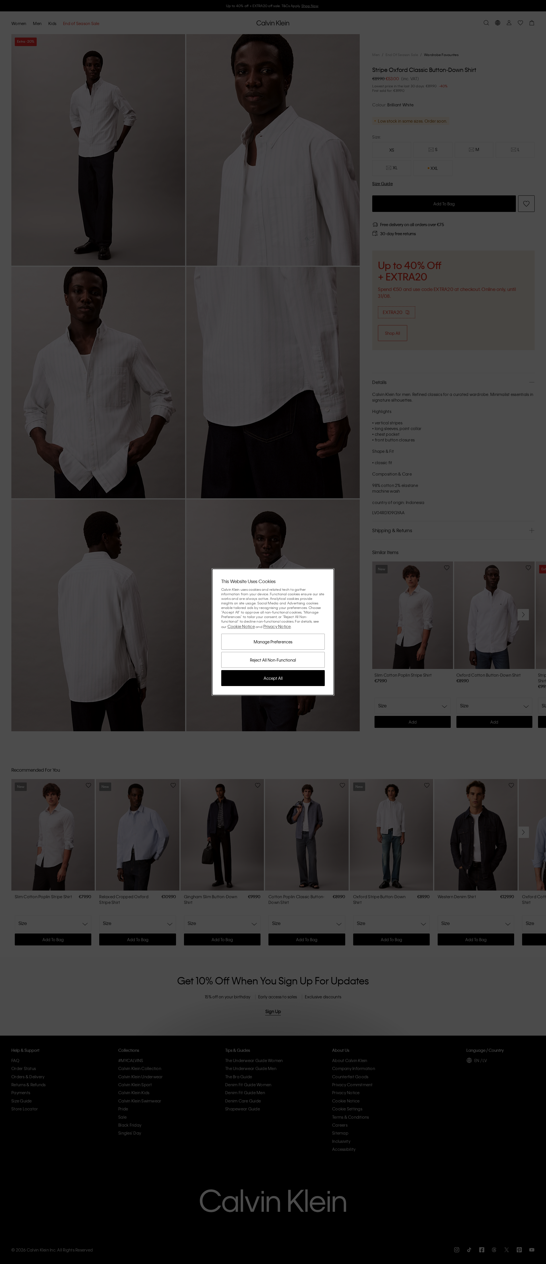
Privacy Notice (277, 626)
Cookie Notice (241, 626)
